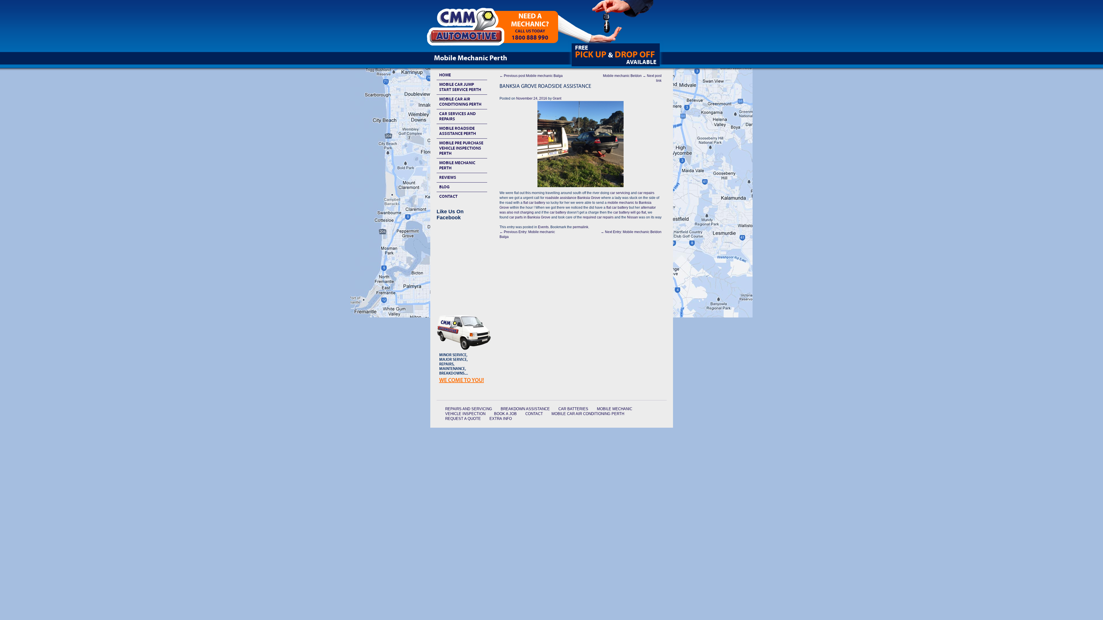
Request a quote (463, 418)
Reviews (447, 177)
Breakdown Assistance (525, 409)
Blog (444, 187)
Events (543, 227)
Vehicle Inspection (465, 414)
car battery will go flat (629, 212)
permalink (580, 227)
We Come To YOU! (461, 380)
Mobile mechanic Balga (531, 76)
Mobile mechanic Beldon (631, 232)
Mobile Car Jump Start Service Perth (460, 87)
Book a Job (505, 414)
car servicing (620, 193)
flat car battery (533, 203)
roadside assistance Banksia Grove (572, 198)
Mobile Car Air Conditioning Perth (460, 102)
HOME (445, 75)
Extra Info (500, 418)
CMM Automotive (469, 29)
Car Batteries (573, 409)
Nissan (632, 217)
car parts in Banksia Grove (529, 217)
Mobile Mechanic (614, 409)
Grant (557, 98)
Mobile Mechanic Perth (457, 165)
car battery (558, 212)
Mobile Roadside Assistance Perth (457, 131)
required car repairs (598, 217)
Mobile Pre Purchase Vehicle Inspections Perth (461, 148)
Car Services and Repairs (457, 116)
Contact (448, 196)
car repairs (646, 193)
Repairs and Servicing (468, 409)
